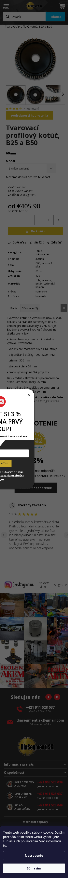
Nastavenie (34, 855)
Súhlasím (34, 868)
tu (4, 845)
